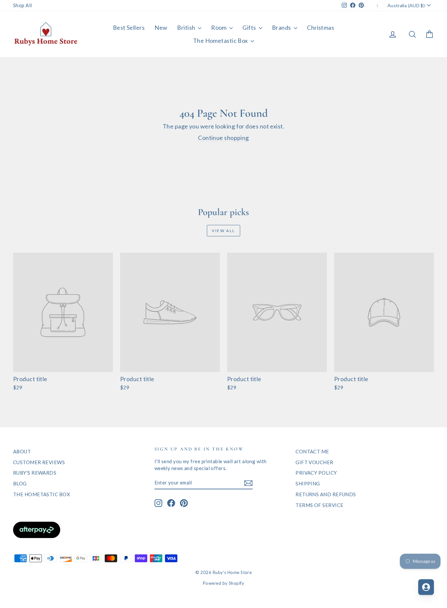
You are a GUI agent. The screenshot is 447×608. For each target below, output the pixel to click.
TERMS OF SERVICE (319, 505)
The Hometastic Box (221, 40)
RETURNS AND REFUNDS (325, 494)
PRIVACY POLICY (316, 473)
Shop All (22, 5)
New (160, 27)
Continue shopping (223, 137)
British (186, 27)
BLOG (20, 483)
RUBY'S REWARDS (34, 473)
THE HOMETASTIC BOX (41, 494)
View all (223, 230)
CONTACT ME (312, 451)
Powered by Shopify (223, 583)
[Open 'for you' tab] (426, 587)
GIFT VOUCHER (314, 462)
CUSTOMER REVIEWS (39, 462)
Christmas (320, 27)
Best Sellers (129, 27)
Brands (282, 27)
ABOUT (22, 451)
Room (219, 27)
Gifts (249, 27)
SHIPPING (307, 483)
